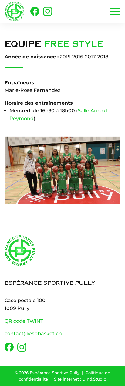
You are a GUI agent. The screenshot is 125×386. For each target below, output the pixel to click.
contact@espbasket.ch (33, 333)
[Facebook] (34, 11)
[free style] (62, 170)
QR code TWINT (24, 321)
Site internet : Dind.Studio (80, 379)
